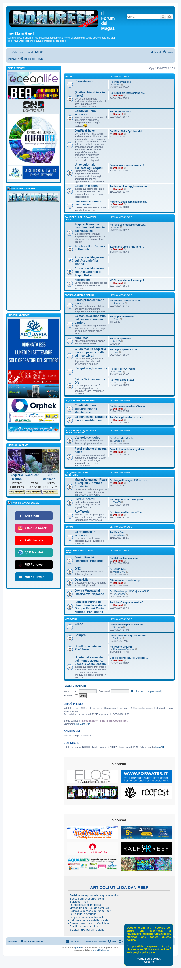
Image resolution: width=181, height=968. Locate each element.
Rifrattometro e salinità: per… (127, 580)
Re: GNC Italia (118, 569)
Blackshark (119, 594)
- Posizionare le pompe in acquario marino (93, 895)
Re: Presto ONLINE (121, 646)
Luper (116, 227)
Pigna (116, 319)
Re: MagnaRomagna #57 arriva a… (129, 480)
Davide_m (118, 303)
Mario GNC (119, 571)
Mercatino (71, 619)
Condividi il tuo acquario (85, 112)
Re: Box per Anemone (122, 368)
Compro (80, 635)
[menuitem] (38, 52)
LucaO (116, 84)
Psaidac (117, 638)
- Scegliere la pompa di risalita (86, 917)
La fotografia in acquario (85, 533)
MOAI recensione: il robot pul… (128, 280)
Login (68, 686)
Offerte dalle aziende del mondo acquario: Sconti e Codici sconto (90, 661)
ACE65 (117, 341)
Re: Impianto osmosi (122, 316)
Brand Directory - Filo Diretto (79, 551)
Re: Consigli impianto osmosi (127, 417)
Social (69, 76)
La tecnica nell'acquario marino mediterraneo (91, 418)
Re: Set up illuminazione (124, 558)
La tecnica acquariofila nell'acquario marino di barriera (90, 319)
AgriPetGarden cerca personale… (129, 201)
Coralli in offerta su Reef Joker (88, 647)
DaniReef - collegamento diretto (81, 218)
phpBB (78, 947)
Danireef (118, 95)
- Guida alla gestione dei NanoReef (89, 911)
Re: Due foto (117, 532)
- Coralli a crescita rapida (83, 926)
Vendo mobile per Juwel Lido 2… (129, 624)
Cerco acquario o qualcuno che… (129, 635)
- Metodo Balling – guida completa (88, 907)
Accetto (149, 961)
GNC (78, 568)
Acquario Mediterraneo (80, 400)
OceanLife (81, 579)
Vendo (79, 624)
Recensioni (82, 279)
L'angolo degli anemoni (91, 368)
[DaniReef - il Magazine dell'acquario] (33, 198)
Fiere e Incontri (85, 499)
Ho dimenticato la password (146, 691)
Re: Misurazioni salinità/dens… (128, 406)
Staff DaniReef (82, 723)
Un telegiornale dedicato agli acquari (89, 166)
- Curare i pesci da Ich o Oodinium (88, 923)
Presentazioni (84, 81)
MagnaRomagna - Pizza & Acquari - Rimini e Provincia (91, 483)
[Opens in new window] (92, 777)
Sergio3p (118, 627)
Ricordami (69, 695)
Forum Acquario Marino (80, 295)
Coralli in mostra (86, 185)
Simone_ (117, 371)
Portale (12, 58)
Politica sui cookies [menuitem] (96, 941)
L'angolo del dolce (87, 437)
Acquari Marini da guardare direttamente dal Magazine (90, 227)
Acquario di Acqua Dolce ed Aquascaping (80, 431)
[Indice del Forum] (54, 17)
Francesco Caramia (123, 649)
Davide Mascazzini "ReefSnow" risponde (89, 592)
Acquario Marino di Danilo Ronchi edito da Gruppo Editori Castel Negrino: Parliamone (90, 606)
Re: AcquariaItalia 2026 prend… (128, 499)
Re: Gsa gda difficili (121, 438)
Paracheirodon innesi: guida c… (128, 449)
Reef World (82, 511)
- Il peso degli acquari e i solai (86, 898)
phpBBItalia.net (101, 950)
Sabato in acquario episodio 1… (128, 165)
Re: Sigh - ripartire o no (123, 349)
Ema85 (117, 502)
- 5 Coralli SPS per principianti (86, 929)
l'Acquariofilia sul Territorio (77, 473)
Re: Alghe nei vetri (120, 111)
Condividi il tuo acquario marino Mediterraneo (86, 409)
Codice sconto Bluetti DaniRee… (129, 657)
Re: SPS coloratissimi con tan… (128, 224)
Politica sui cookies (149, 958)
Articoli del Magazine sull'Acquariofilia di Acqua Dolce (89, 272)
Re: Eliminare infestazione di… (127, 93)
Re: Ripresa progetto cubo (125, 300)
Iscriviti (80, 686)
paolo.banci (119, 535)
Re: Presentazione (120, 81)
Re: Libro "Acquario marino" (126, 602)
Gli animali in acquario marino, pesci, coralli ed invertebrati (90, 352)
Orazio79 (118, 382)
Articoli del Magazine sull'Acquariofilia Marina (89, 260)
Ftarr (115, 352)
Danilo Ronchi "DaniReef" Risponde (89, 559)
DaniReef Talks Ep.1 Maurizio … (128, 131)
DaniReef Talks (85, 130)
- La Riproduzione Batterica (84, 904)
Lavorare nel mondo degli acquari (88, 202)
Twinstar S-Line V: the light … (127, 246)
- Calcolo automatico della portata (88, 920)
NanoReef (81, 338)
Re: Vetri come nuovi (122, 380)
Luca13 (159, 747)
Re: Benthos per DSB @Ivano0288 (129, 591)
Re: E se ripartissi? (121, 338)
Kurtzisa (117, 440)
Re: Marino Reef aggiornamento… (129, 186)
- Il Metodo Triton (78, 901)
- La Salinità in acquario (82, 914)
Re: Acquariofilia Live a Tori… (127, 512)
